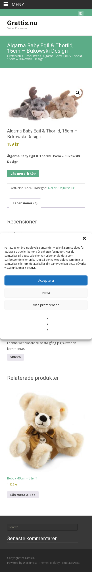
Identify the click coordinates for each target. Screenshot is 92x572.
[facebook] (81, 14)
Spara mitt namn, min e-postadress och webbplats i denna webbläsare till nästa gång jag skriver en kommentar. (45, 343)
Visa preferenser (46, 305)
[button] (85, 238)
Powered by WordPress (22, 563)
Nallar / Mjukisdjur (61, 188)
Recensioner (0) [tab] (25, 203)
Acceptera (46, 280)
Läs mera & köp (23, 173)
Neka (46, 292)
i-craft (52, 563)
